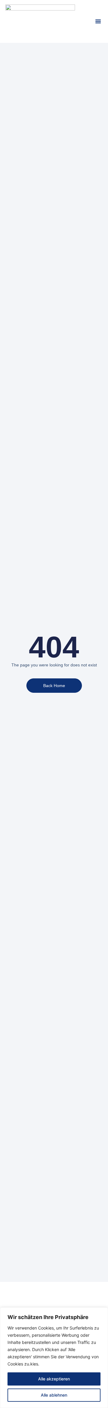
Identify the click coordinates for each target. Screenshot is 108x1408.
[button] (98, 21)
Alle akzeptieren (54, 1378)
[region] (54, 1357)
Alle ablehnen (54, 1395)
